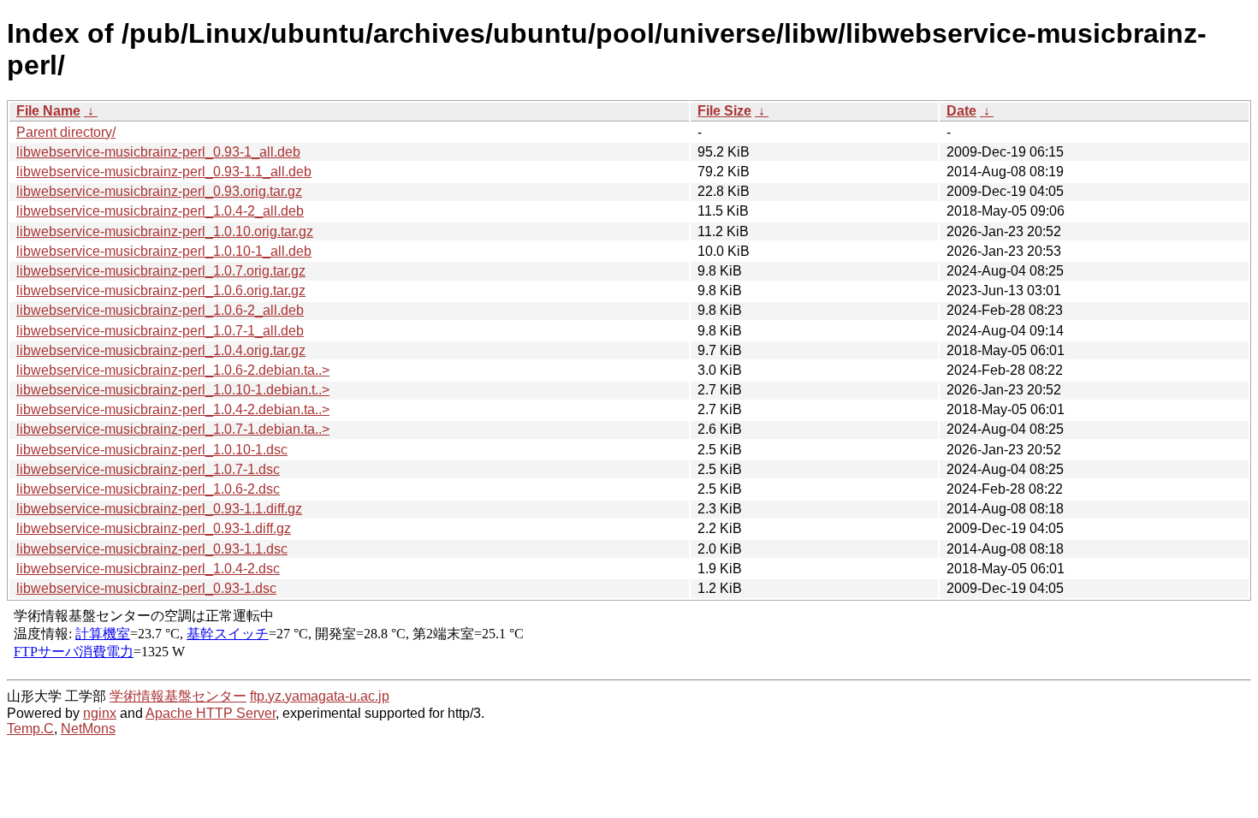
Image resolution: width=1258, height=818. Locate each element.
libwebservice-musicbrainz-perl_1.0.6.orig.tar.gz (161, 290)
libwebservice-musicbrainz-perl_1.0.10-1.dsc (152, 449)
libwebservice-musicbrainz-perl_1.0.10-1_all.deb (164, 251)
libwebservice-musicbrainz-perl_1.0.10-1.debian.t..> (172, 389)
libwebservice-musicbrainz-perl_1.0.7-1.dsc (148, 469)
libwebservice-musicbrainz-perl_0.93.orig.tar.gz (159, 191)
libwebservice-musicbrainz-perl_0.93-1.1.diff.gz (159, 508)
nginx (99, 713)
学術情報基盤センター (178, 696)
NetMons (88, 728)
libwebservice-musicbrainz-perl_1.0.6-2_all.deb (160, 310)
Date (961, 111)
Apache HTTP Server (210, 713)
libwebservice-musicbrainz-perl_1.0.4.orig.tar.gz (161, 350)
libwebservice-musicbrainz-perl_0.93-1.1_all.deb (164, 171)
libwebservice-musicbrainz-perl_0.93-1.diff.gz (153, 528)
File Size (724, 111)
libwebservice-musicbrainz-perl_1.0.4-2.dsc (148, 568)
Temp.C (30, 728)
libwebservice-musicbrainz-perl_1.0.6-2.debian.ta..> (172, 370)
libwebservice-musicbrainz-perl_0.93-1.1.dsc (152, 549)
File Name (48, 111)
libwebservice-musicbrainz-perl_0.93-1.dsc (146, 588)
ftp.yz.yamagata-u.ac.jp (319, 696)
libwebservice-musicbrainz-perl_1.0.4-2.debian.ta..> (172, 409)
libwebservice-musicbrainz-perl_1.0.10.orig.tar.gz (164, 231)
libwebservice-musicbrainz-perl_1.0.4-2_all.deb (160, 211)
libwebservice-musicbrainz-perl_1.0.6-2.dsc (148, 489)
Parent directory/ (66, 132)
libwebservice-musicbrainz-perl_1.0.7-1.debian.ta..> (172, 429)
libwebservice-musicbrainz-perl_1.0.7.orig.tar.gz (161, 271)
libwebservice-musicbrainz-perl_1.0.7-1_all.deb (160, 330)
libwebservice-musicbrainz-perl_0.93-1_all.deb (158, 152)
